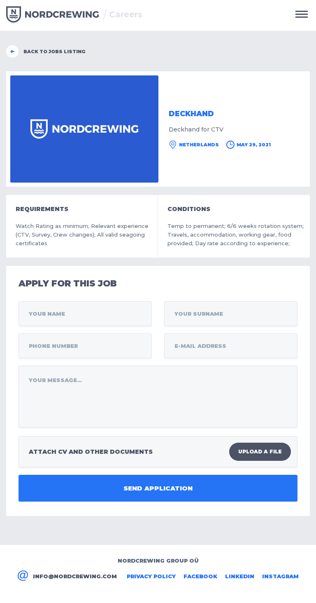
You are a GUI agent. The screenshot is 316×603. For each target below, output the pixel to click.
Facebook (200, 576)
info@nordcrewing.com (75, 576)
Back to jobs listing (54, 51)
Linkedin (239, 576)
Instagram (280, 576)
